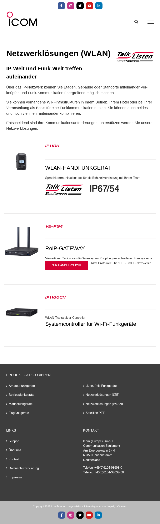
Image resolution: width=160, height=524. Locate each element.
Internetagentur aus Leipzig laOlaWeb (105, 506)
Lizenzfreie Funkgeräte (101, 385)
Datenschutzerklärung (24, 468)
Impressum (16, 477)
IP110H (52, 145)
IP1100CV (55, 297)
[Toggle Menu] (151, 22)
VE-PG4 (54, 226)
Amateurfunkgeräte (22, 385)
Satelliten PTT (95, 412)
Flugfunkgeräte (19, 412)
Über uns (15, 450)
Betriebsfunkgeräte (21, 394)
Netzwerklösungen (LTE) (102, 394)
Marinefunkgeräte (20, 404)
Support (14, 441)
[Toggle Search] (136, 22)
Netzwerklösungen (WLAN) (104, 404)
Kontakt (14, 459)
